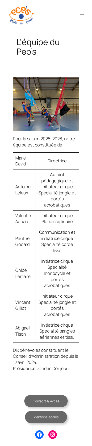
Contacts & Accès (46, 401)
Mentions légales (45, 417)
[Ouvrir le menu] (82, 15)
